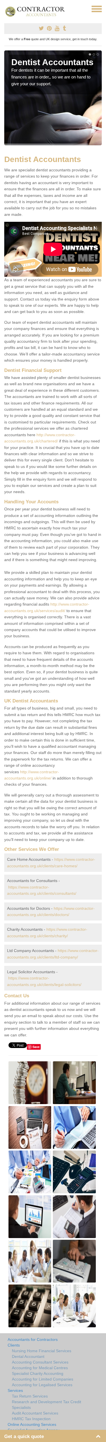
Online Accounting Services (32, 1424)
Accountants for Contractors (33, 1339)
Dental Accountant (28, 1356)
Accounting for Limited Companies (42, 1379)
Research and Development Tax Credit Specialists (46, 1405)
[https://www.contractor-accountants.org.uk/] (37, 11)
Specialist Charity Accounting (37, 1373)
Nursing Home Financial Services (41, 1351)
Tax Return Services (30, 1396)
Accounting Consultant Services (40, 1362)
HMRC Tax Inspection (31, 1419)
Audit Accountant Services (35, 1413)
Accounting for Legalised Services (42, 1385)
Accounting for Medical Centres (40, 1368)
